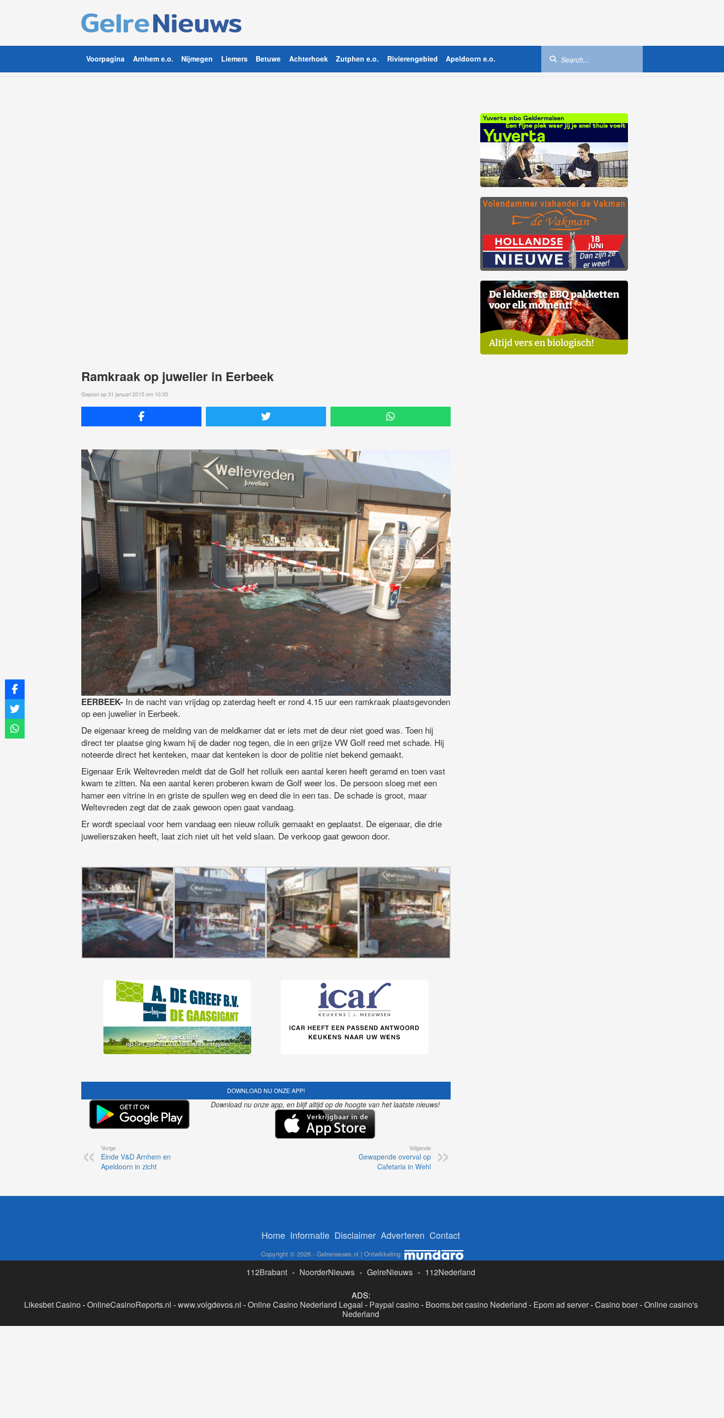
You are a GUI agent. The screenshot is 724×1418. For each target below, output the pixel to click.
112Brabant (266, 1272)
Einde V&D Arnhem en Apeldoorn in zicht (136, 1157)
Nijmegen (197, 59)
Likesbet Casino (52, 1304)
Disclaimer (355, 1234)
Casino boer (616, 1304)
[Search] (553, 58)
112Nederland (450, 1272)
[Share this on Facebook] (141, 416)
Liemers (234, 59)
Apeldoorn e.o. (470, 59)
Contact (444, 1234)
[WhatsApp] (390, 416)
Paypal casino (394, 1304)
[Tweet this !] (266, 416)
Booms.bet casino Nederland (476, 1304)
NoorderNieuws (327, 1272)
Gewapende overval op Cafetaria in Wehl (395, 1157)
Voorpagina (105, 59)
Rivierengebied (412, 59)
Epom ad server (561, 1304)
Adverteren (403, 1234)
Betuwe (268, 59)
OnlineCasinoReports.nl (129, 1304)
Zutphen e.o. (357, 59)
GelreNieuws (390, 1272)
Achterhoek (308, 59)
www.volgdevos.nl (209, 1304)
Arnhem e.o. (153, 59)
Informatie (309, 1234)
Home (273, 1234)
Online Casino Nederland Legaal (305, 1304)
